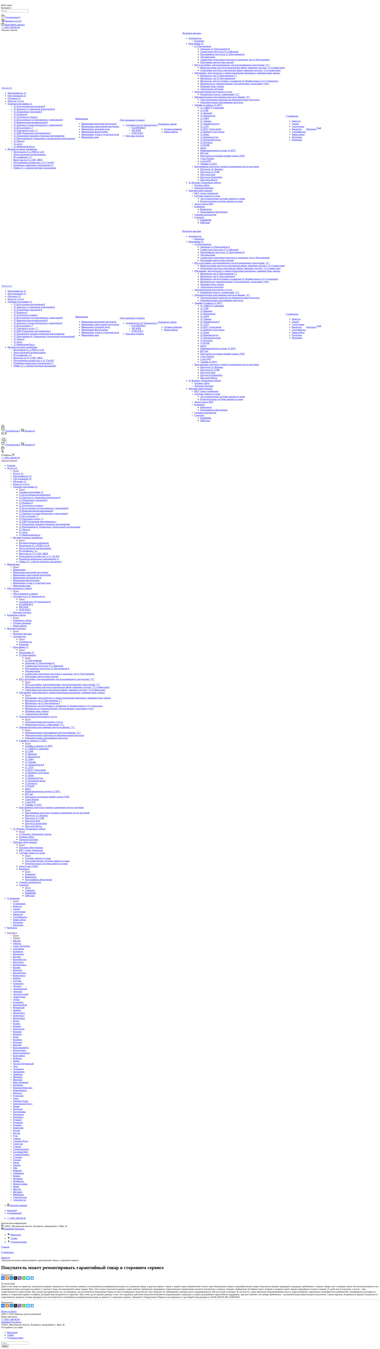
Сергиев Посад (20, 1141)
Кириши (17, 1031)
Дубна (16, 999)
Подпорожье (19, 1111)
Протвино (18, 1117)
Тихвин (17, 1160)
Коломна (17, 1039)
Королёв (17, 1045)
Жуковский (18, 1007)
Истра (16, 1021)
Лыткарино (19, 1071)
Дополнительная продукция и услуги (44, 722)
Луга (15, 1066)
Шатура (17, 1189)
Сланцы (17, 1146)
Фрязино (17, 1170)
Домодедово (19, 997)
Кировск (17, 1034)
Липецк (17, 943)
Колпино (17, 1042)
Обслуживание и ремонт (25, 593)
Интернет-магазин (22, 633)
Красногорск (19, 1050)
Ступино (17, 1157)
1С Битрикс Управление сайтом (35, 834)
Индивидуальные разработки (34, 543)
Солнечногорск (21, 1149)
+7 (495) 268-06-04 (10, 27)
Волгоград (18, 962)
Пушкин (17, 1119)
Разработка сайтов (22, 620)
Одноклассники (19, 1242)
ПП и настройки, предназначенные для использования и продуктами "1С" (63, 684)
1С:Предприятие (33, 660)
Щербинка (18, 1194)
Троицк (17, 1165)
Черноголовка (20, 1184)
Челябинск (18, 1181)
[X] (15, 1278)
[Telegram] (32, 1278)
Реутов (16, 1130)
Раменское (18, 1127)
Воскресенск (19, 973)
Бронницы (18, 954)
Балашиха (18, 951)
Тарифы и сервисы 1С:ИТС (39, 746)
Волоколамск (19, 965)
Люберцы (18, 1074)
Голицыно (18, 983)
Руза (15, 1136)
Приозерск (18, 1114)
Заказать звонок (9, 460)
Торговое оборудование (31, 847)
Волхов (16, 967)
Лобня (16, 1061)
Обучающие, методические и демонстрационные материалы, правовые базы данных (68, 698)
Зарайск (17, 1010)
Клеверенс (30, 874)
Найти (5, 1346)
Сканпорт (30, 890)
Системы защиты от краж (38, 858)
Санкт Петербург (21, 946)
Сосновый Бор (20, 1152)
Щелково (17, 1192)
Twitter (14, 1238)
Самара (16, 1138)
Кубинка (17, 1058)
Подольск (18, 1109)
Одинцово (18, 1095)
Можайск (18, 1077)
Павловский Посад (22, 1103)
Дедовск (17, 986)
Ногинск (17, 1093)
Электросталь (20, 1197)
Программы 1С (26, 652)
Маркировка (19, 569)
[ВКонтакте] (3, 1278)
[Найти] (2, 14)
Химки (16, 1176)
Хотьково (18, 1178)
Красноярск (19, 1055)
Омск (16, 1098)
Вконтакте (16, 1235)
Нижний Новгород (22, 1087)
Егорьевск (18, 1002)
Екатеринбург (20, 1005)
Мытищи (17, 1079)
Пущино (17, 1125)
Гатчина (17, 981)
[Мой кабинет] (2, 427)
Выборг (17, 978)
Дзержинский (20, 989)
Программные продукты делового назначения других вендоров (57, 813)
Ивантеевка (19, 1018)
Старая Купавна (21, 1154)
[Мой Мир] (11, 1278)
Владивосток (19, 959)
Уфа (15, 1168)
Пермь (16, 1106)
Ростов (16, 1133)
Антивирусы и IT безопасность (35, 601)
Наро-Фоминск (20, 1082)
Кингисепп (18, 1029)
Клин (16, 1037)
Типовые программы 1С (31, 492)
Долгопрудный (20, 994)
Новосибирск (20, 1090)
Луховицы (18, 1069)
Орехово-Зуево (20, 1101)
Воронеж (17, 970)
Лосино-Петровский (23, 1063)
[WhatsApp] (24, 1278)
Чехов (16, 1186)
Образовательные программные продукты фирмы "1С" (53, 732)
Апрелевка (18, 948)
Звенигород (19, 1013)
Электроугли (19, 1200)
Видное (17, 956)
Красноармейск (21, 1047)
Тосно (16, 1162)
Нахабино (18, 1085)
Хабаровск (18, 1173)
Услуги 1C (18, 473)
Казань (16, 1023)
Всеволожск (19, 975)
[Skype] (28, 1278)
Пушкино (18, 1122)
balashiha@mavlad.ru (14, 1229)
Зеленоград (18, 1015)
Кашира (17, 1026)
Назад (16, 471)
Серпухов (18, 1144)
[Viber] (19, 1278)
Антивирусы (25, 642)
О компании (19, 903)
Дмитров (17, 991)
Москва (17, 940)
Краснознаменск (21, 1053)
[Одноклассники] (7, 1278)
